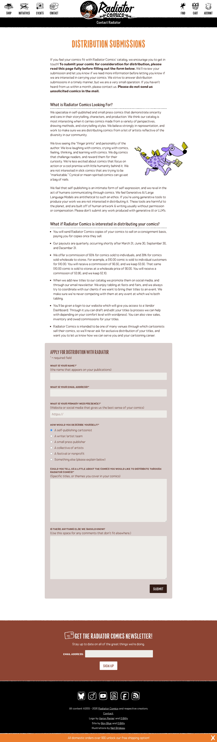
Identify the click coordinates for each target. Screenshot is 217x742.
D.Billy (124, 718)
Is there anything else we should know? (90, 531)
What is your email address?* (69, 386)
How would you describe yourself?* (74, 424)
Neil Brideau (118, 727)
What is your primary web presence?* (97, 405)
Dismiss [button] (213, 737)
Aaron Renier (107, 718)
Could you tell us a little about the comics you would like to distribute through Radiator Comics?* (105, 472)
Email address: (73, 654)
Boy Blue (106, 723)
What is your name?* (80, 367)
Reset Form (163, 5)
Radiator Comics (108, 708)
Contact (108, 713)
